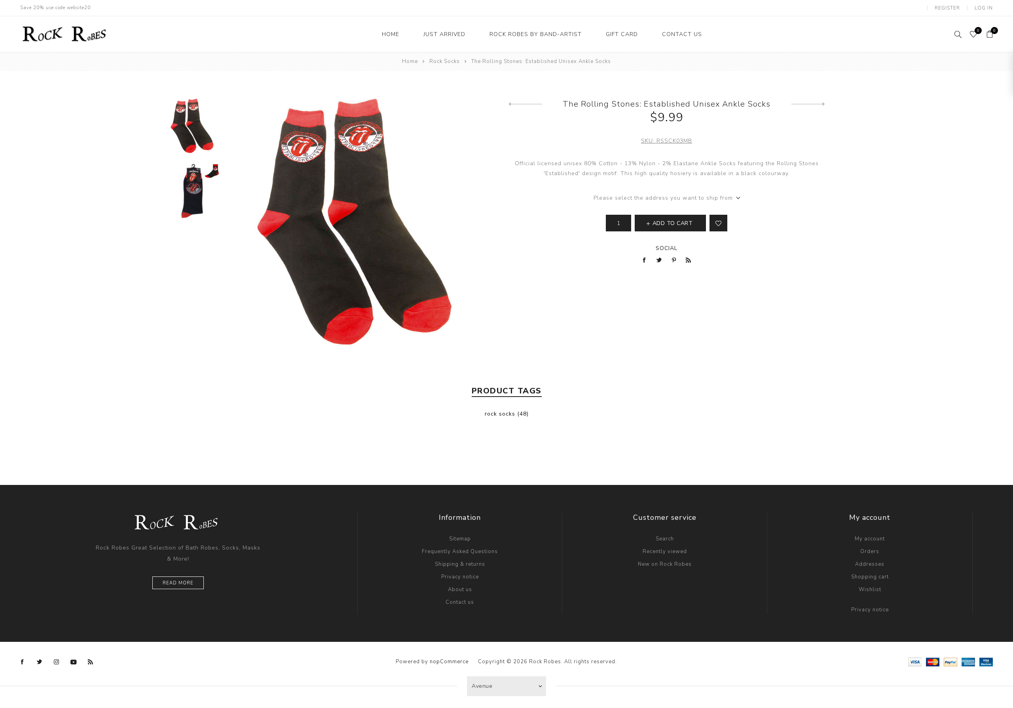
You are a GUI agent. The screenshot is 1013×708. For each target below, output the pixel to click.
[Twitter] (39, 662)
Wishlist (870, 589)
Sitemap (460, 538)
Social (666, 248)
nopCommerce (449, 661)
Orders (869, 551)
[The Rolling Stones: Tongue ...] (808, 104)
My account (870, 538)
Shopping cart (870, 576)
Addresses (869, 564)
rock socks (500, 414)
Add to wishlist (718, 223)
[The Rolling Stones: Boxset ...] (525, 104)
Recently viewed (665, 551)
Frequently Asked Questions (460, 551)
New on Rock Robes (665, 564)
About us (460, 589)
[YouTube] (73, 662)
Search (665, 538)
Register (947, 8)
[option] (192, 131)
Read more (178, 583)
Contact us (460, 602)
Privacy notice (460, 576)
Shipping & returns (460, 564)
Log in (984, 8)
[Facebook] (22, 662)
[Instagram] (56, 662)
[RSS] (90, 662)
